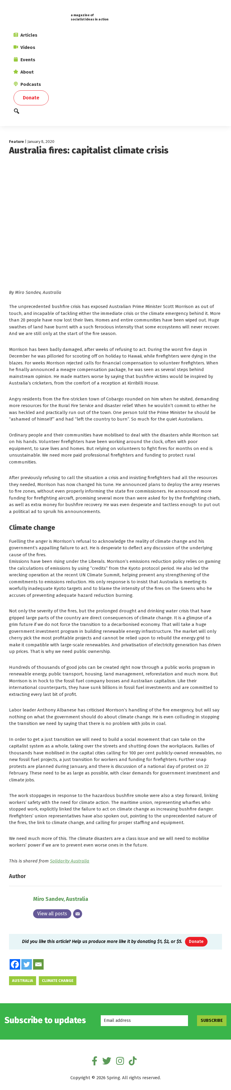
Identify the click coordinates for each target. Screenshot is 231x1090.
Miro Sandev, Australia (60, 899)
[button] (115, 112)
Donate (196, 941)
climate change (57, 980)
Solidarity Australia (69, 861)
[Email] (77, 913)
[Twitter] (26, 964)
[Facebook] (15, 964)
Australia (22, 980)
